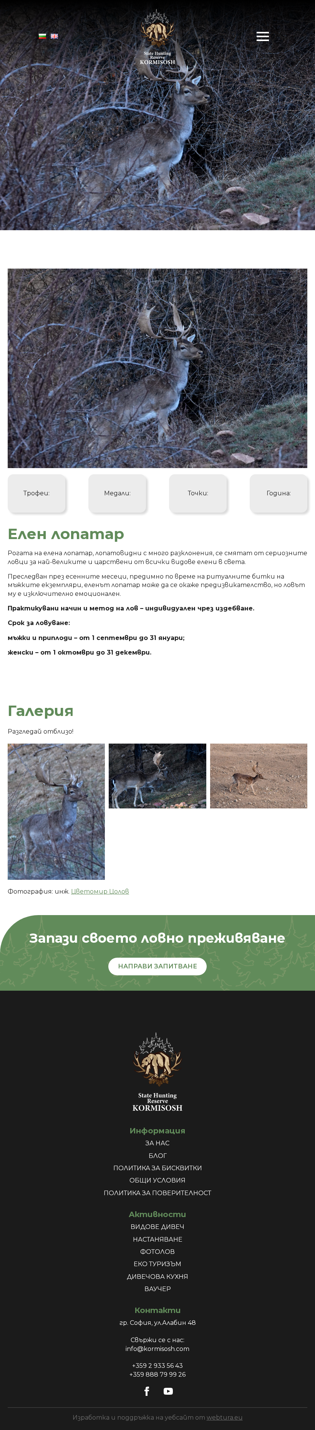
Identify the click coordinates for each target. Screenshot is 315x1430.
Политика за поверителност (157, 1193)
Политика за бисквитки (157, 1168)
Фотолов (157, 1251)
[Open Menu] (263, 36)
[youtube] (168, 1391)
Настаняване (157, 1239)
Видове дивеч (157, 1226)
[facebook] (146, 1391)
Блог (158, 1156)
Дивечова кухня (157, 1276)
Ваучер (157, 1289)
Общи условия (157, 1180)
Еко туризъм (157, 1264)
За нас (157, 1143)
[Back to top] (295, 1410)
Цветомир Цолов (100, 891)
